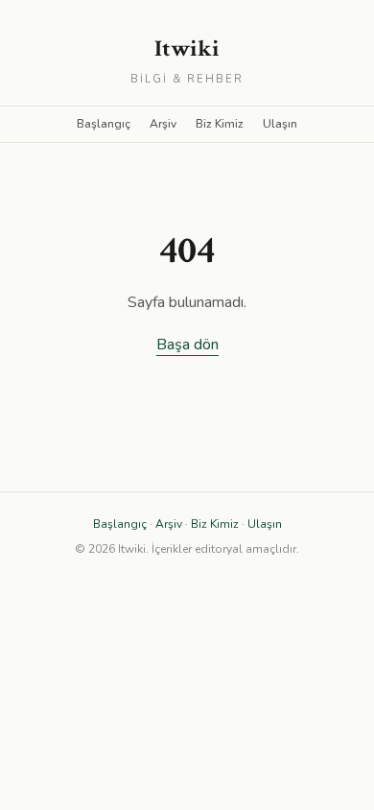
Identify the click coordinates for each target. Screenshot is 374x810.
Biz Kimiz (220, 123)
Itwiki (186, 48)
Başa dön (187, 344)
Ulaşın (280, 123)
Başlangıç (103, 123)
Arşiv (163, 123)
